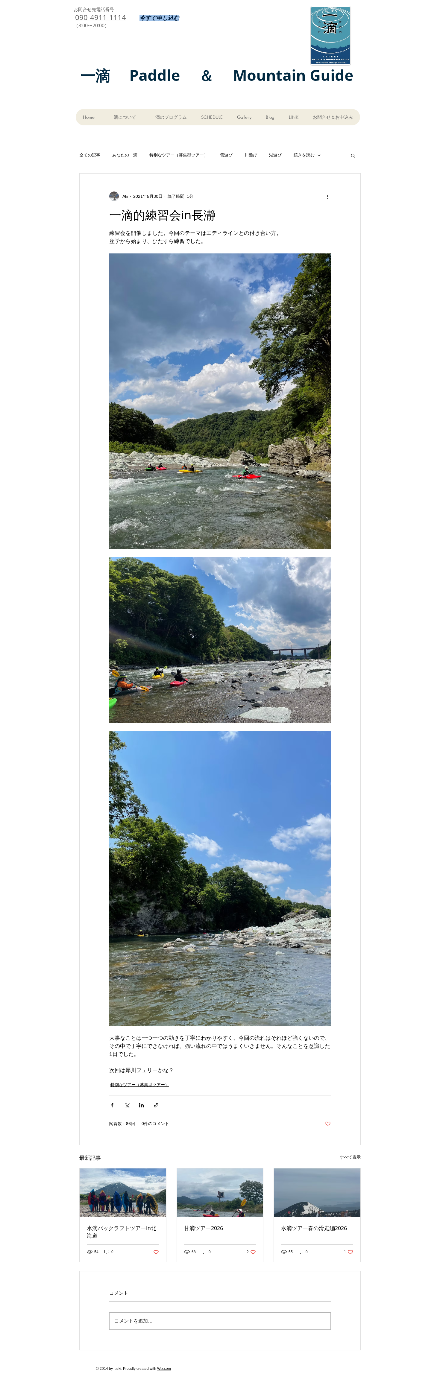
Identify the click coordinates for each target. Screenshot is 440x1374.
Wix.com (164, 1369)
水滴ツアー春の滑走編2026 (314, 1228)
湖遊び (275, 155)
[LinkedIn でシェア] (141, 1105)
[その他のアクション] (327, 196)
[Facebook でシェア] (112, 1105)
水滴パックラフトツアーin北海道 (121, 1231)
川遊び (251, 155)
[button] (353, 155)
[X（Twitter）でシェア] (127, 1105)
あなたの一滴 (124, 155)
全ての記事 (89, 155)
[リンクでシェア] (156, 1105)
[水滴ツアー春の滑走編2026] (317, 1192)
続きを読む (304, 155)
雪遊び (226, 155)
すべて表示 (350, 1157)
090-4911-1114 (100, 17)
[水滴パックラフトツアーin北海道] (123, 1192)
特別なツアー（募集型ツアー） (178, 155)
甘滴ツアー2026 (203, 1228)
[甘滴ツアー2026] (220, 1192)
